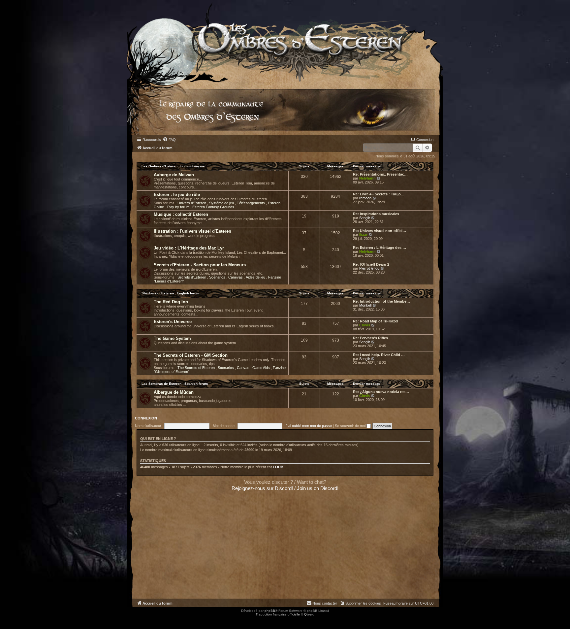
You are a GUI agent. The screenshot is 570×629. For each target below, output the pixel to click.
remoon (365, 198)
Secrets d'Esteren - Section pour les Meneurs (200, 264)
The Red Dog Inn (171, 301)
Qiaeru (309, 614)
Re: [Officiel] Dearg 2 (371, 264)
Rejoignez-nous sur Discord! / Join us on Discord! (285, 488)
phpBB (270, 610)
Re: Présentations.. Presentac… (380, 174)
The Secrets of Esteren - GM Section (191, 355)
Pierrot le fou (369, 268)
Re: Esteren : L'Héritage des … (379, 247)
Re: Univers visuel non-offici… (379, 231)
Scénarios (217, 277)
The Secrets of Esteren (196, 368)
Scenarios (226, 368)
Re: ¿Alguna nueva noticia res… (381, 392)
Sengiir (364, 218)
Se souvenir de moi (350, 426)
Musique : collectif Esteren (181, 214)
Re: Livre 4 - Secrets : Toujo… (378, 194)
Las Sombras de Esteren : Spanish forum (175, 383)
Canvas (243, 368)
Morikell (365, 305)
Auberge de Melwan (174, 174)
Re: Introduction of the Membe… (381, 301)
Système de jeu (222, 203)
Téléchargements (251, 203)
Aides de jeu (256, 277)
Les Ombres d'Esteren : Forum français (173, 166)
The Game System (172, 338)
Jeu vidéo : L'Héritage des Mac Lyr (189, 248)
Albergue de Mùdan (174, 392)
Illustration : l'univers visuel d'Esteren (192, 231)
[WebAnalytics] (13, 620)
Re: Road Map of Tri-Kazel (375, 321)
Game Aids (261, 368)
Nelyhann (367, 178)
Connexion (146, 418)
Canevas (236, 277)
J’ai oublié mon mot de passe (309, 426)
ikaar (363, 235)
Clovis (364, 325)
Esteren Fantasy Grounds (213, 207)
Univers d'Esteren (192, 203)
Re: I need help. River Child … (379, 355)
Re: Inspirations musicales (376, 214)
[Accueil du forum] (285, 41)
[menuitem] (169, 140)
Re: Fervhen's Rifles (370, 338)
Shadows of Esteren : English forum (170, 293)
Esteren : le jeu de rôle (177, 194)
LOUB (278, 467)
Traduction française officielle (278, 614)
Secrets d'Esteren (192, 277)
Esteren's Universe (173, 321)
